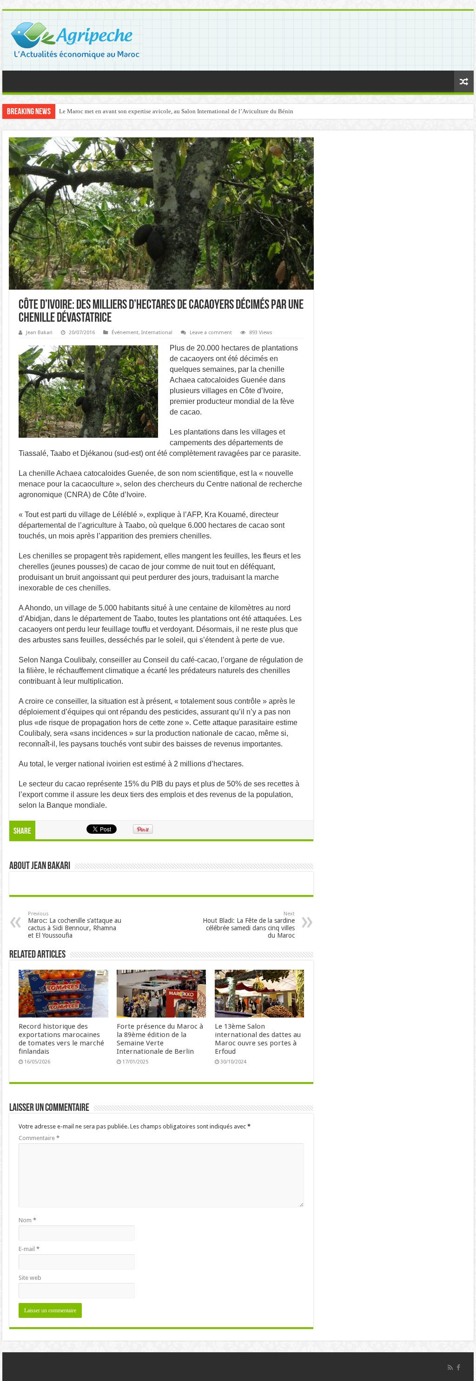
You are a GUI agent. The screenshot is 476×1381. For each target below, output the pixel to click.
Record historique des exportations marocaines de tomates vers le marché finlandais (61, 1039)
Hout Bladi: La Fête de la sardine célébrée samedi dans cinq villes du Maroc (249, 925)
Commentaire (39, 1138)
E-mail (29, 1248)
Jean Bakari (39, 333)
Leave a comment (211, 333)
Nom (27, 1220)
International (156, 333)
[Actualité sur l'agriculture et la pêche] (76, 39)
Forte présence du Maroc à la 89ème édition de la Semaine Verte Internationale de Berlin (160, 1039)
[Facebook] (458, 1367)
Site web (30, 1277)
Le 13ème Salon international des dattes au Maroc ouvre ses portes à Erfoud (258, 1039)
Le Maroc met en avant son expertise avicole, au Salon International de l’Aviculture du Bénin (176, 111)
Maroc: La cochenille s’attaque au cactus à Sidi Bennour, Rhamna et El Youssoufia (74, 925)
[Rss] (450, 1367)
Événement (125, 333)
